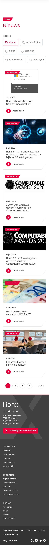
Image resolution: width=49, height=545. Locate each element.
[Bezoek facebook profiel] (40, 540)
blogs (5, 511)
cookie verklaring (10, 534)
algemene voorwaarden (13, 530)
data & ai (7, 487)
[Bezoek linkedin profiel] (36, 540)
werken (8, 466)
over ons (7, 450)
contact (6, 458)
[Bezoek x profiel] (32, 540)
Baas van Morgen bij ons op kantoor (16, 363)
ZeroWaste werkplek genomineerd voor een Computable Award (19, 208)
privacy (42, 530)
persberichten (9, 519)
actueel (7, 503)
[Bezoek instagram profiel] (44, 540)
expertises (8, 475)
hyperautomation (10, 490)
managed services (11, 494)
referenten (7, 507)
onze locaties (8, 462)
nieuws (6, 515)
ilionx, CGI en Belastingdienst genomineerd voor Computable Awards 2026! (22, 261)
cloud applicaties (10, 483)
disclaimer (31, 530)
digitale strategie (10, 479)
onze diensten (9, 454)
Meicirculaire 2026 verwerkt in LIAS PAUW (18, 313)
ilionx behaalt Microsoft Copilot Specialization (19, 102)
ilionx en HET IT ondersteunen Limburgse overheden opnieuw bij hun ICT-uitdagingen (23, 155)
